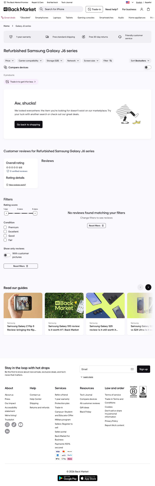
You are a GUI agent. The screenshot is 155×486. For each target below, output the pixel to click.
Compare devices (88, 399)
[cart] (148, 9)
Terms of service (113, 394)
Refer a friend (61, 394)
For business (129, 9)
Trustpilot (9, 419)
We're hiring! (10, 415)
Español (148, 2)
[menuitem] (41, 17)
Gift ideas (84, 407)
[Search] (41, 9)
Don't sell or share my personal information (113, 413)
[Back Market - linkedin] (7, 431)
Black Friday (85, 411)
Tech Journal (86, 394)
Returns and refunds (39, 407)
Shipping (34, 403)
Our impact (10, 403)
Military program (63, 419)
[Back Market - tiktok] (14, 424)
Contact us (35, 394)
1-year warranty (62, 399)
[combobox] (10, 60)
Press (7, 399)
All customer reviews (90, 403)
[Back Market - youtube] (20, 424)
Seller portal (60, 431)
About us (9, 394)
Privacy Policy (111, 421)
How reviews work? (17, 185)
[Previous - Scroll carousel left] (140, 287)
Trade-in (59, 407)
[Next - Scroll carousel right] (148, 287)
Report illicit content (114, 425)
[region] (77, 314)
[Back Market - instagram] (7, 424)
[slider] (6, 213)
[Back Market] (20, 9)
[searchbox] (63, 9)
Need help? (111, 9)
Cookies (109, 407)
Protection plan (62, 403)
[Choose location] (130, 2)
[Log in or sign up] (142, 9)
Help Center (35, 399)
